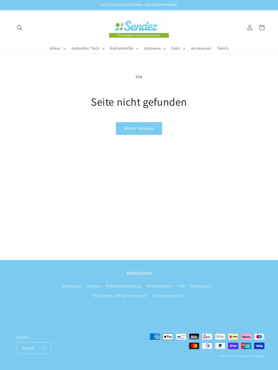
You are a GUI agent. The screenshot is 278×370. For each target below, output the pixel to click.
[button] (20, 28)
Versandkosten (159, 286)
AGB (181, 286)
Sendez (233, 356)
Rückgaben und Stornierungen (120, 295)
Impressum (72, 286)
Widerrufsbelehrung (123, 286)
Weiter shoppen (139, 128)
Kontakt (94, 286)
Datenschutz (201, 286)
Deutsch (28, 348)
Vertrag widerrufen (168, 295)
